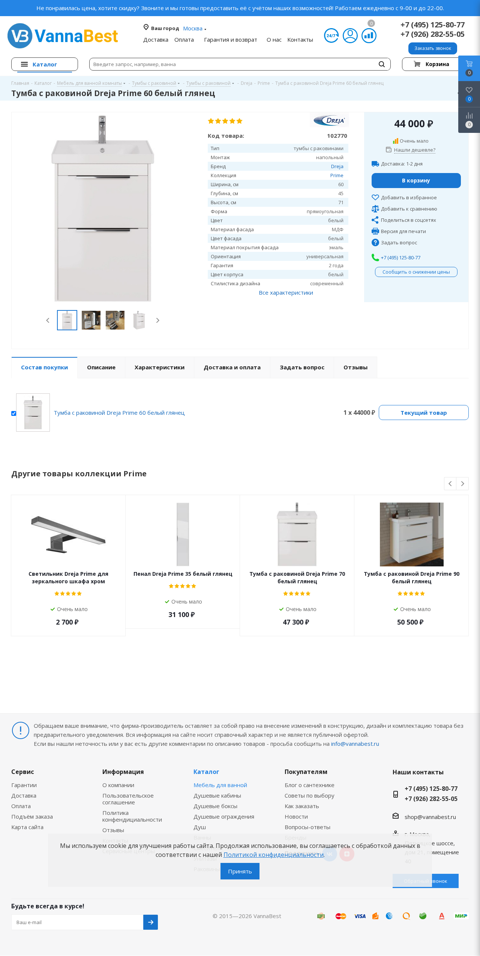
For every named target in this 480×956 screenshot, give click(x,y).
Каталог (206, 772)
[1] (211, 121)
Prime (337, 175)
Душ (200, 827)
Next (157, 320)
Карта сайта (27, 827)
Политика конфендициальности (132, 816)
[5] (239, 121)
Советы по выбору (309, 795)
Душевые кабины (217, 795)
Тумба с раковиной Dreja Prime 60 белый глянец (119, 412)
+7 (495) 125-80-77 (432, 24)
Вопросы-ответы (307, 827)
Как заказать (302, 806)
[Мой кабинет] (350, 35)
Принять (240, 871)
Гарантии (24, 785)
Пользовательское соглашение (128, 799)
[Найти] (381, 64)
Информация (123, 772)
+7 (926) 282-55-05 (432, 34)
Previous (48, 320)
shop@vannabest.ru (430, 817)
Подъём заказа (32, 816)
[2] (218, 121)
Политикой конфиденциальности (274, 855)
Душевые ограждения (224, 816)
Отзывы (113, 830)
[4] (232, 121)
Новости (296, 816)
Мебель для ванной (220, 785)
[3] (225, 121)
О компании (118, 785)
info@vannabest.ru (355, 743)
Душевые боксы (215, 806)
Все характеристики (286, 292)
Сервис (22, 772)
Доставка (23, 795)
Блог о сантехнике (309, 785)
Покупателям (306, 772)
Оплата (21, 806)
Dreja (337, 166)
